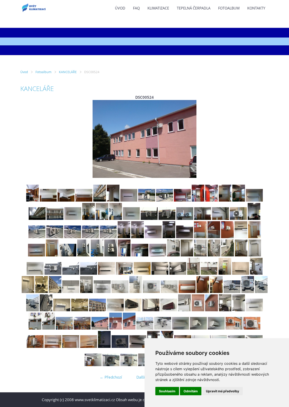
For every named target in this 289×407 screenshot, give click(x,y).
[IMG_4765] (66, 200)
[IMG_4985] (225, 200)
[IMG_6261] (198, 309)
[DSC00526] (115, 328)
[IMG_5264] (214, 255)
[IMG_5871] (247, 291)
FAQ (136, 8)
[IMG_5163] (157, 255)
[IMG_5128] (67, 255)
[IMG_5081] (137, 236)
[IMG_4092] (102, 218)
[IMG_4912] (113, 200)
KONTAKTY (256, 8)
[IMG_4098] (149, 218)
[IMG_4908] (99, 200)
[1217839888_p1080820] (70, 346)
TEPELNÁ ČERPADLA (193, 8)
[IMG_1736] (128, 364)
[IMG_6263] (225, 309)
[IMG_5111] (241, 236)
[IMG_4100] (166, 218)
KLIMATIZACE (158, 8)
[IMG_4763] (32, 200)
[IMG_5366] (142, 273)
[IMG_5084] (184, 236)
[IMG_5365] (124, 273)
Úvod (120, 8)
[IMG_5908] (97, 309)
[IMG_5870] (232, 291)
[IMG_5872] (261, 291)
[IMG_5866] (202, 291)
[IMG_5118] (254, 236)
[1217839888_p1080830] (120, 346)
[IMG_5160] (110, 255)
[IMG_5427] (240, 273)
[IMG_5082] (153, 236)
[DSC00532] (144, 328)
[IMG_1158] (198, 328)
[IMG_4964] (146, 200)
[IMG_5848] (151, 291)
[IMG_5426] (225, 273)
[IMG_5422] (193, 273)
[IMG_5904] (61, 309)
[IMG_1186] (82, 328)
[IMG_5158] (83, 255)
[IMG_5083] (169, 236)
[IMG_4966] (182, 200)
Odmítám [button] (191, 391)
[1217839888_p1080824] (88, 346)
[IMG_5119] (36, 255)
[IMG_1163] (234, 328)
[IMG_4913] (128, 200)
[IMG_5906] (41, 291)
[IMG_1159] (216, 328)
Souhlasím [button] (167, 391)
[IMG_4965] (164, 200)
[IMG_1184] (64, 328)
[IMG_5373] (159, 273)
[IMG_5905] (79, 309)
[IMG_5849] (169, 291)
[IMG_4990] (55, 218)
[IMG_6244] (133, 309)
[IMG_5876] (46, 309)
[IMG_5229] (187, 255)
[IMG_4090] (72, 218)
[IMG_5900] (256, 273)
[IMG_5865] (187, 291)
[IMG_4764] (48, 200)
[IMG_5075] (36, 236)
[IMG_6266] (254, 309)
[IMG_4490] (238, 218)
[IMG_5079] (108, 236)
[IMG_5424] (209, 273)
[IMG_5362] (70, 273)
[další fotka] (261, 139)
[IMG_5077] (72, 236)
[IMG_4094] (131, 218)
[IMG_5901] (28, 291)
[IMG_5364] (106, 273)
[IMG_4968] (198, 200)
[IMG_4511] (254, 218)
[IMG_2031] (93, 364)
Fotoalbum (229, 8)
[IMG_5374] (177, 273)
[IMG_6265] (238, 309)
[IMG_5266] (241, 255)
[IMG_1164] (251, 328)
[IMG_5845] (102, 291)
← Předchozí (111, 377)
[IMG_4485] (202, 218)
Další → (142, 377)
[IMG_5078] (90, 236)
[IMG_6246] (150, 309)
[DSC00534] (162, 328)
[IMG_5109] (213, 236)
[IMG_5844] (86, 291)
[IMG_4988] (37, 218)
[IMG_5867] (216, 291)
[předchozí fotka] (28, 139)
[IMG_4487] (220, 218)
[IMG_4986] (238, 200)
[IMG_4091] (88, 218)
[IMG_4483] (184, 218)
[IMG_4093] (115, 218)
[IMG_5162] (139, 255)
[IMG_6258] (184, 309)
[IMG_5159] (97, 255)
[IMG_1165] (35, 346)
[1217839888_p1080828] (104, 346)
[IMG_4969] (211, 200)
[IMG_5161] (124, 255)
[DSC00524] (99, 328)
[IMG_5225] (173, 255)
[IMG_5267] (254, 255)
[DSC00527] (129, 328)
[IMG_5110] (227, 236)
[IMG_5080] (124, 236)
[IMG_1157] (180, 328)
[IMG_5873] (32, 309)
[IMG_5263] (200, 255)
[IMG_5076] (54, 236)
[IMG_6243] (115, 309)
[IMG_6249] (168, 309)
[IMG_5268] (35, 273)
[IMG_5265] (227, 255)
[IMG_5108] (200, 236)
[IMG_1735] (111, 364)
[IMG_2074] (137, 346)
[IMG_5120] (52, 255)
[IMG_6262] (211, 309)
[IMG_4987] (254, 200)
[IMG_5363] (88, 273)
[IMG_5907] (55, 291)
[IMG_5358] (52, 273)
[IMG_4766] (83, 200)
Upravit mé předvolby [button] (222, 391)
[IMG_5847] (135, 291)
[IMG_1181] (35, 328)
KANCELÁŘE (68, 72)
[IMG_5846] (120, 291)
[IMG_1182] (48, 328)
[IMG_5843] (70, 291)
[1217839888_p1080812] (52, 346)
